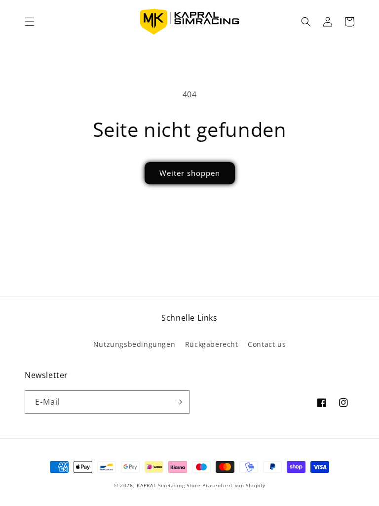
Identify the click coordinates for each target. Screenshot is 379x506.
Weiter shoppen (189, 173)
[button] (29, 22)
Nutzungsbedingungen (134, 344)
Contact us (267, 344)
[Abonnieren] (178, 402)
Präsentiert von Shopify (233, 485)
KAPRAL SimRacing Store (168, 485)
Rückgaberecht (211, 344)
